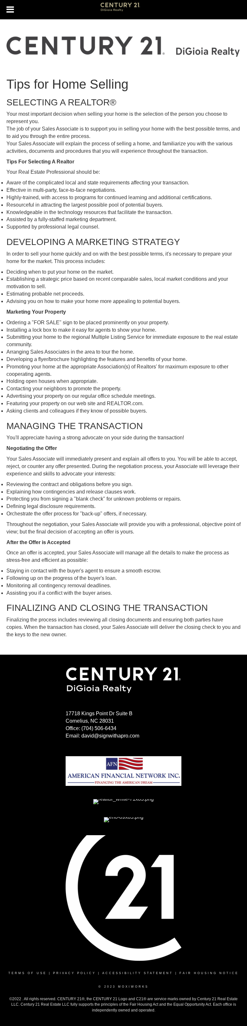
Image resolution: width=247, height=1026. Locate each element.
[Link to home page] (123, 9)
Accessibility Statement (137, 973)
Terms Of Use (27, 973)
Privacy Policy (74, 973)
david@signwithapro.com (110, 735)
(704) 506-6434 (98, 728)
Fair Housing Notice (209, 973)
